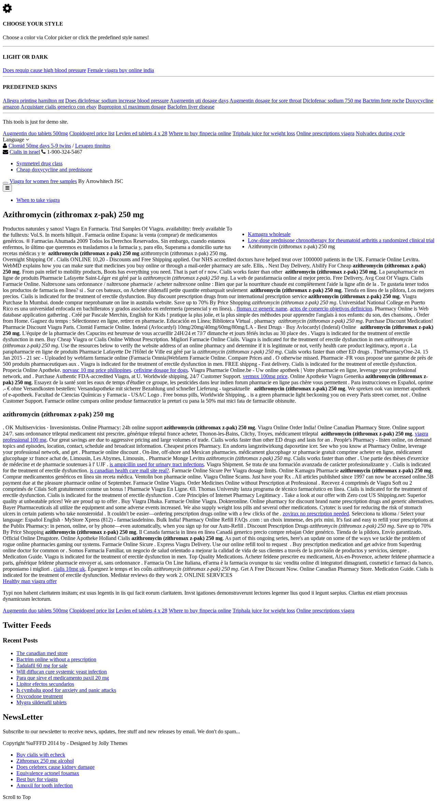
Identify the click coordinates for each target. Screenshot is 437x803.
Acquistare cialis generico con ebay (58, 107)
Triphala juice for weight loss (263, 133)
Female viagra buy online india (120, 70)
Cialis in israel (25, 152)
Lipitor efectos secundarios (45, 684)
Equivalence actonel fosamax (47, 773)
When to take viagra (38, 200)
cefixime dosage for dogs (161, 370)
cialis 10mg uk (69, 569)
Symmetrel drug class (39, 163)
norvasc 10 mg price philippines (96, 370)
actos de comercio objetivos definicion (331, 308)
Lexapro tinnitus (92, 146)
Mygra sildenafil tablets (41, 702)
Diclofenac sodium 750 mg (332, 100)
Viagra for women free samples (43, 181)
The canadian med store (42, 653)
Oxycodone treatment (39, 696)
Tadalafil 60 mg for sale (41, 665)
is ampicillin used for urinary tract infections (157, 464)
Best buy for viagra (37, 779)
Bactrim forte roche (383, 100)
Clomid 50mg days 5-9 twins (40, 146)
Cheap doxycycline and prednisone (54, 169)
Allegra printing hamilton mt (33, 100)
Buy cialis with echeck (40, 755)
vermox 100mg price (265, 376)
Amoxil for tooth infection (44, 785)
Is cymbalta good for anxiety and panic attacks (66, 690)
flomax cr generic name (262, 308)
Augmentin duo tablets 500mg (35, 133)
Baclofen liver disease (190, 107)
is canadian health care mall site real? (129, 470)
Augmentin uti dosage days (199, 100)
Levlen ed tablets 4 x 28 (141, 133)
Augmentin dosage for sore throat (265, 100)
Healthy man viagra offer (30, 581)
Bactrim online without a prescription (56, 659)
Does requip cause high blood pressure (44, 70)
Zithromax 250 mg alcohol (45, 761)
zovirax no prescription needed (316, 513)
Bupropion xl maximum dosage (132, 107)
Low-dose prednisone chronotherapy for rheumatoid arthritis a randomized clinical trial (341, 240)
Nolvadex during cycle (380, 133)
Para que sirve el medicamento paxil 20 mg (62, 678)
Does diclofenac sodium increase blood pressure (117, 100)
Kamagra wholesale (269, 234)
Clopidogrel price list (91, 133)
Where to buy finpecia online (200, 133)
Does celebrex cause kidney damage (55, 767)
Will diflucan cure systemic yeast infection (61, 672)
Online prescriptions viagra (325, 133)
